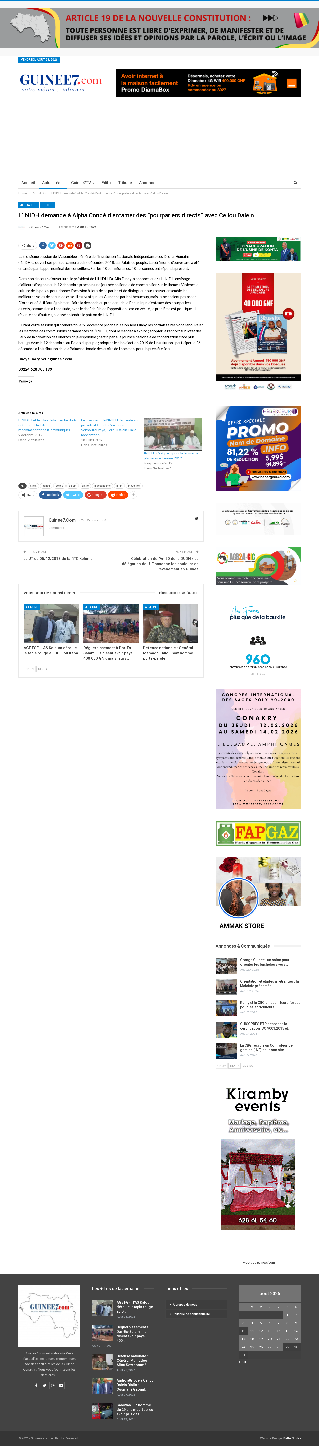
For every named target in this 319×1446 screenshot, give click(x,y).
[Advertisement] (159, 139)
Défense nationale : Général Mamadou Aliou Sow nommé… (133, 1360)
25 (252, 1347)
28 (279, 1347)
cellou (46, 485)
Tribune (125, 182)
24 (243, 1347)
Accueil (28, 182)
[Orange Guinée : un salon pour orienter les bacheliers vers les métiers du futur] (226, 966)
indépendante (102, 485)
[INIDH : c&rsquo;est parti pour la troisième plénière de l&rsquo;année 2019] (173, 434)
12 (261, 1331)
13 (270, 1331)
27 (270, 1347)
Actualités (51, 182)
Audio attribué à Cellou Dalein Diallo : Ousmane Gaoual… (135, 1384)
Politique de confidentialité (191, 1314)
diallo (85, 485)
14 (279, 1331)
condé (59, 485)
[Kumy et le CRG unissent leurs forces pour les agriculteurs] (226, 1008)
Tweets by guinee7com (258, 1262)
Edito (106, 182)
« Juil (242, 1362)
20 (270, 1339)
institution (134, 485)
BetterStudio (292, 1438)
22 (287, 1339)
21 (279, 1339)
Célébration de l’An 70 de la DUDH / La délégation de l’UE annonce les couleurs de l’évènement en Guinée (160, 563)
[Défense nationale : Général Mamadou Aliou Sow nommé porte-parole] (170, 623)
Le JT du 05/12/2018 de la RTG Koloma (58, 558)
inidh (119, 485)
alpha (33, 485)
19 (261, 1339)
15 (287, 1331)
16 (296, 1331)
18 (252, 1339)
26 (261, 1347)
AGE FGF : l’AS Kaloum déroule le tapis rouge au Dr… (135, 1306)
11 (252, 1331)
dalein (72, 485)
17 (243, 1339)
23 (296, 1339)
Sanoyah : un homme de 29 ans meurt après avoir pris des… (135, 1409)
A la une (31, 607)
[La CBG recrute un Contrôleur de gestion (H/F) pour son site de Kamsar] (226, 1051)
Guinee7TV (81, 182)
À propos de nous (185, 1304)
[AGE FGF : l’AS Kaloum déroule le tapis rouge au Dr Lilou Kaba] (51, 623)
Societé (48, 205)
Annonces (148, 182)
